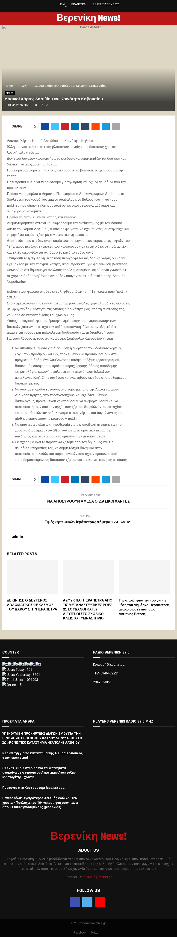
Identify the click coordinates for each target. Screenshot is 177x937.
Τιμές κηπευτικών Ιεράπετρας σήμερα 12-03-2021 (88, 522)
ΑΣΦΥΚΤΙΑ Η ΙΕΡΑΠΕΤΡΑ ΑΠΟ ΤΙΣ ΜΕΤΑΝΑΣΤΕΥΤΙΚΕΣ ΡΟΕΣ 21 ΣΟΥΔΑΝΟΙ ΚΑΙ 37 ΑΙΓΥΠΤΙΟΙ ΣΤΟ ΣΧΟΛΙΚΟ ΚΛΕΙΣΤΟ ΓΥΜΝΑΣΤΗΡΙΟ (87, 609)
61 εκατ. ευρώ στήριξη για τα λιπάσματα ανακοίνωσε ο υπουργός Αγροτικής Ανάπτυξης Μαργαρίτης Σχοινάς (39, 772)
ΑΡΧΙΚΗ (10, 93)
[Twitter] (87, 902)
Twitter (95, 932)
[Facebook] (75, 902)
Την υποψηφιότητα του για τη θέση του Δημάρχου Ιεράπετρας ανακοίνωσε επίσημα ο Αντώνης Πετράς (144, 607)
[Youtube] (100, 902)
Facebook (80, 932)
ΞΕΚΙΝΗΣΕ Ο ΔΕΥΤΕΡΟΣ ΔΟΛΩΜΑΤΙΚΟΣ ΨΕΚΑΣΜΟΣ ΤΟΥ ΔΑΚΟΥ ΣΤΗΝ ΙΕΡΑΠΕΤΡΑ (32, 604)
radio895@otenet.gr (97, 877)
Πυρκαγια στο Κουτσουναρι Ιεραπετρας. (33, 788)
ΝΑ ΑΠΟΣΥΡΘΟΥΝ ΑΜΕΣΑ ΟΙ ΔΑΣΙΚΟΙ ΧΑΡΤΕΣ (88, 501)
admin (17, 536)
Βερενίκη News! (88, 18)
